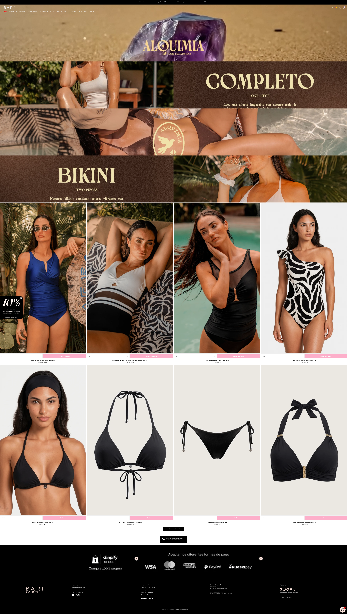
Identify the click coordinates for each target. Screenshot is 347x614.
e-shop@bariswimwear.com (218, 588)
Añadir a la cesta (64, 356)
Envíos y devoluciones (148, 587)
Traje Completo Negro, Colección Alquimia (217, 360)
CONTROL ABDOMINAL (47, 11)
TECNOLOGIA (82, 11)
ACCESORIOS (72, 11)
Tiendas (74, 590)
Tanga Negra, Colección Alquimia (217, 522)
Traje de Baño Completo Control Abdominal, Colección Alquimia (129, 360)
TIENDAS (91, 11)
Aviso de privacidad (147, 592)
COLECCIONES (20, 11)
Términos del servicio (147, 595)
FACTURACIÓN (147, 599)
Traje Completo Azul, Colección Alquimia (43, 360)
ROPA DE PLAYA (61, 11)
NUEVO (11, 11)
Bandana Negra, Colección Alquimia (42, 522)
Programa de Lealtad (78, 587)
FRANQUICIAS (145, 590)
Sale (5, 11)
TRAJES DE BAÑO (33, 11)
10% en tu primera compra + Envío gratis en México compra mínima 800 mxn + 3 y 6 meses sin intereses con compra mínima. (173, 2)
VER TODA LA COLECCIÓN (173, 529)
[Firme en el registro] (340, 8)
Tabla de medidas (77, 592)
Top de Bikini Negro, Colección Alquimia (130, 522)
